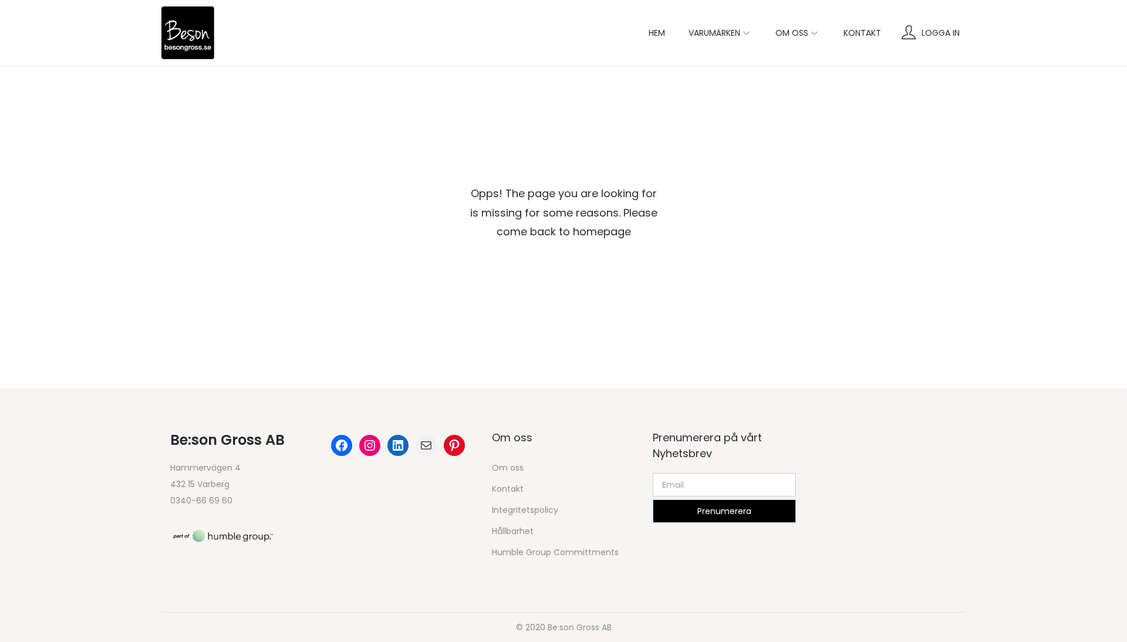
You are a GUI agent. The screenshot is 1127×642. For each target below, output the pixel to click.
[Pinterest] (454, 445)
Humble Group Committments (555, 552)
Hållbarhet (513, 531)
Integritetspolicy (525, 510)
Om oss (508, 468)
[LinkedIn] (398, 445)
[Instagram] (369, 445)
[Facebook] (341, 445)
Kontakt (508, 489)
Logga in (941, 33)
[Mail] (426, 445)
